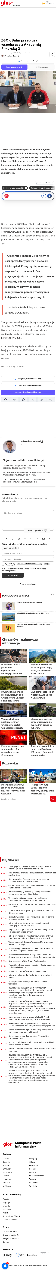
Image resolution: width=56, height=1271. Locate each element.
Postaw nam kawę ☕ (14, 67)
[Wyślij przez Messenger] (14, 399)
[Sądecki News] (20, 1254)
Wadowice (33, 1182)
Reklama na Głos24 (11, 1235)
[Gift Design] (44, 1254)
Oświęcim (33, 1165)
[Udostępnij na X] (32, 399)
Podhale (32, 1169)
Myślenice (7, 1186)
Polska (5, 1213)
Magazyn (6, 1202)
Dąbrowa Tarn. (9, 1172)
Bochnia (6, 1162)
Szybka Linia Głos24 (11, 1216)
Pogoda (6, 1199)
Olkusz (32, 1162)
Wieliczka (33, 1186)
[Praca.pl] (8, 1254)
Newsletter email (10, 1231)
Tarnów (32, 1179)
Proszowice (34, 1172)
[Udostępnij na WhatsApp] (23, 399)
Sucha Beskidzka (36, 1175)
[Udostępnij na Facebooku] (5, 399)
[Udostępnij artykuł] (52, 54)
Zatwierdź (13, 575)
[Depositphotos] (32, 1254)
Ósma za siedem (10, 1219)
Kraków (6, 1158)
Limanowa (7, 1179)
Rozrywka (10, 763)
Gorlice (6, 1175)
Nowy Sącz (34, 1158)
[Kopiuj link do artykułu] (41, 399)
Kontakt (6, 1242)
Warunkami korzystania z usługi (29, 564)
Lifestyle (6, 1206)
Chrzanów (7, 1169)
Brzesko (6, 1165)
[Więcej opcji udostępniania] (50, 399)
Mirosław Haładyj (11, 56)
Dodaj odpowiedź (35, 530)
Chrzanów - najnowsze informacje (20, 641)
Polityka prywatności (11, 1238)
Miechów (6, 1182)
